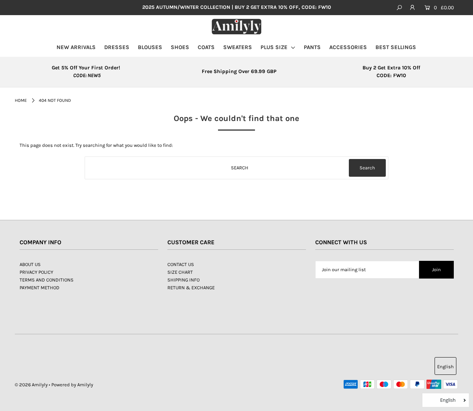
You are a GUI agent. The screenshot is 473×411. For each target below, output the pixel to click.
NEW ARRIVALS (76, 47)
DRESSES (116, 47)
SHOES (180, 47)
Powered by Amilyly (72, 384)
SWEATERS (237, 47)
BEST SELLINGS (395, 47)
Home (21, 100)
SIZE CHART (180, 272)
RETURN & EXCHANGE (191, 287)
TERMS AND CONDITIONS (47, 280)
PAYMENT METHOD (39, 287)
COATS (206, 47)
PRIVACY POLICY (36, 272)
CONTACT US (180, 264)
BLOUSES (150, 47)
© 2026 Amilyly (31, 384)
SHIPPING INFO (183, 280)
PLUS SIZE (275, 47)
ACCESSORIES (348, 47)
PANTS (312, 47)
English (445, 366)
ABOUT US (30, 264)
